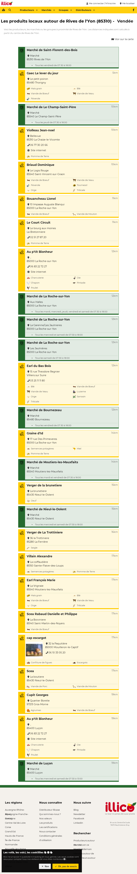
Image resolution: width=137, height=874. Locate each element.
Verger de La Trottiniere (45, 532)
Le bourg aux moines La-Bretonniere (41, 230)
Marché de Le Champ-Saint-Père (51, 107)
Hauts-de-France (14, 835)
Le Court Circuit (38, 222)
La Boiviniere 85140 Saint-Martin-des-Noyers (45, 621)
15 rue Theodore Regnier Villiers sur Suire (43, 373)
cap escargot (36, 638)
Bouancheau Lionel (41, 198)
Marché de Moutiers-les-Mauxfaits (52, 462)
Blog (76, 809)
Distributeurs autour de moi (84, 858)
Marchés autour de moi (84, 854)
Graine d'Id (35, 433)
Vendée (125, 21)
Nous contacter (47, 831)
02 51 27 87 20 (38, 237)
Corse (8, 827)
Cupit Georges (37, 695)
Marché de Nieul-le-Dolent (46, 509)
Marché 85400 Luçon (35, 771)
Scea (30, 671)
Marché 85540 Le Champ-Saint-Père (44, 114)
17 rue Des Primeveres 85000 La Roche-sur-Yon (42, 441)
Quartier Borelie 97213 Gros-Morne (38, 702)
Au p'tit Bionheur (40, 251)
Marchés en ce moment (81, 845)
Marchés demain (83, 849)
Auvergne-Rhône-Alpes (15, 810)
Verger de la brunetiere (44, 485)
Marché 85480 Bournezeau (38, 417)
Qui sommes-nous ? (50, 814)
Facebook (79, 818)
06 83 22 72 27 (38, 266)
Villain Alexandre (39, 556)
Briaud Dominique (40, 165)
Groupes (63, 10)
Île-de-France (12, 840)
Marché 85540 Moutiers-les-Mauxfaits (45, 469)
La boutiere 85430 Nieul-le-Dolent (40, 678)
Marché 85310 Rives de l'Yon (39, 57)
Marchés (46, 10)
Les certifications (48, 827)
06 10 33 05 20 (56, 652)
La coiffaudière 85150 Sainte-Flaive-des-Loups (45, 563)
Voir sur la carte (124, 39)
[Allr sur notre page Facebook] (133, 10)
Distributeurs (83, 10)
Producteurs (27, 10)
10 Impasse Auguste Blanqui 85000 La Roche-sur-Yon (45, 206)
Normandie (11, 844)
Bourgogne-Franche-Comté (16, 814)
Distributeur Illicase (49, 809)
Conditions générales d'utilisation (50, 836)
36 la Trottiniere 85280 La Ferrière (38, 540)
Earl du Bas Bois (39, 366)
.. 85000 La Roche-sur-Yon (42, 259)
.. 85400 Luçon (35, 726)
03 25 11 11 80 (37, 380)
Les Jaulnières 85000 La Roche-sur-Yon (42, 350)
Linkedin (78, 822)
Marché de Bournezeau (44, 410)
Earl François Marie (41, 580)
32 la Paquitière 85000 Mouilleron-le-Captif (61, 645)
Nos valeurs (45, 818)
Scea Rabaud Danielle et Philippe (52, 614)
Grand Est (10, 831)
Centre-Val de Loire (15, 822)
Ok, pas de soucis (67, 866)
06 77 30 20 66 (39, 145)
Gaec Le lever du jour (42, 73)
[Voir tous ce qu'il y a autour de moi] (3, 10)
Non (46, 866)
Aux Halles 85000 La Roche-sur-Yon (42, 304)
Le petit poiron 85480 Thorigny (37, 80)
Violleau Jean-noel (41, 130)
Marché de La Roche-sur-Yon (48, 296)
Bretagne (10, 818)
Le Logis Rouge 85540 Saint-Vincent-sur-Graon (46, 172)
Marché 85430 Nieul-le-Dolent (40, 516)
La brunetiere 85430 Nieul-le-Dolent (40, 493)
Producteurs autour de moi (84, 841)
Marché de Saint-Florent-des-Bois (52, 50)
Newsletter (79, 814)
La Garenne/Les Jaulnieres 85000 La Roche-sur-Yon (44, 327)
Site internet (38, 150)
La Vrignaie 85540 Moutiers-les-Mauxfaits (45, 587)
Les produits (45, 822)
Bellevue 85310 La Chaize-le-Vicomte (43, 137)
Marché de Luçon (40, 763)
